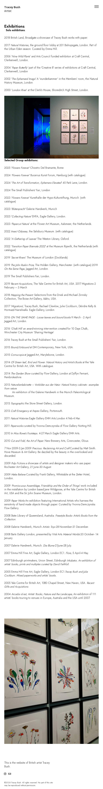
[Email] (10, 774)
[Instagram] (5, 774)
